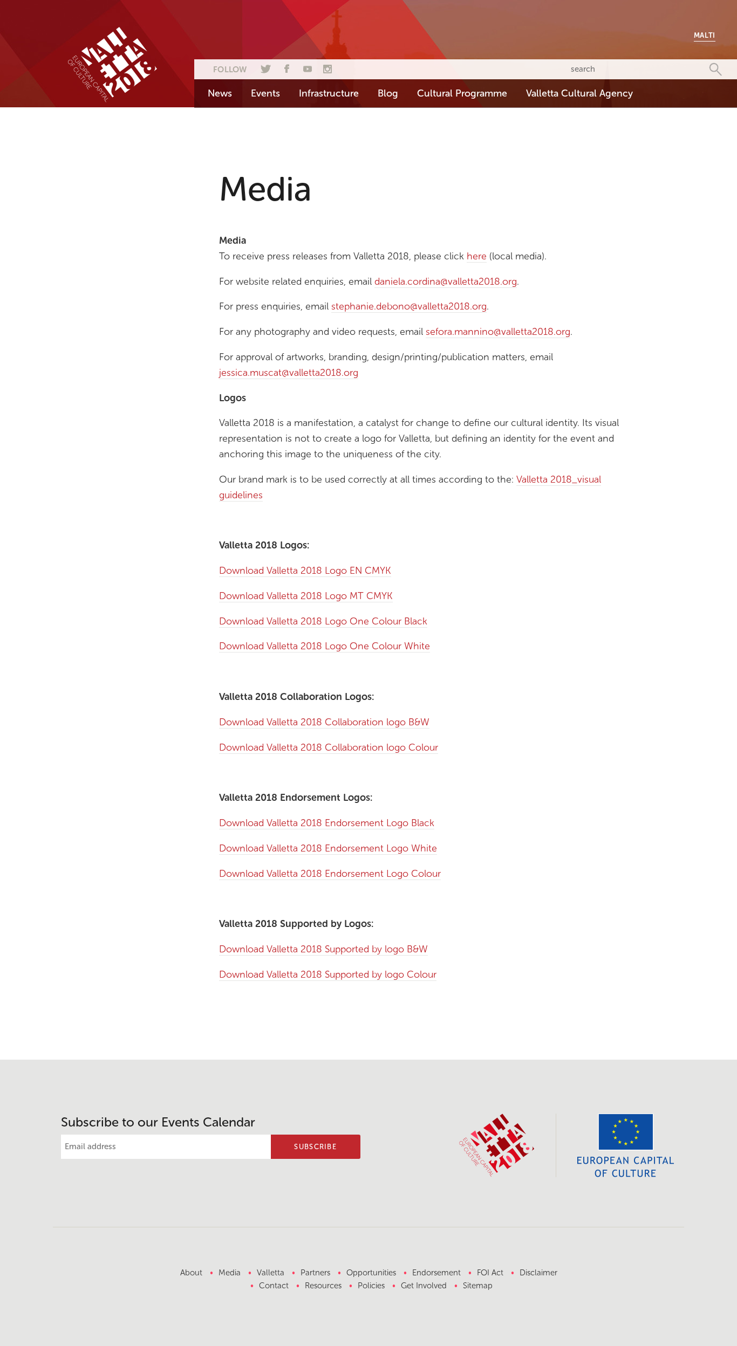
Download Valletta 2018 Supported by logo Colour (327, 974)
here (477, 256)
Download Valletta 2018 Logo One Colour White (324, 646)
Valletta (270, 1273)
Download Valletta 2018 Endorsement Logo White (328, 848)
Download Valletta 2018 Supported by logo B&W (323, 949)
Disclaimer (538, 1273)
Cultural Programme (462, 93)
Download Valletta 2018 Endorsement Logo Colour (330, 874)
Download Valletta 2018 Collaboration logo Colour (328, 747)
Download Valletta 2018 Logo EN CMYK (305, 570)
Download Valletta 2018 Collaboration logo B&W (324, 722)
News (220, 93)
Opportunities (371, 1273)
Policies (371, 1285)
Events (265, 93)
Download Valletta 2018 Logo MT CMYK (306, 596)
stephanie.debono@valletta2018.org (409, 306)
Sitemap (478, 1285)
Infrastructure (329, 93)
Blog (388, 93)
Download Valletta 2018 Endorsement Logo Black (326, 823)
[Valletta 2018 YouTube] (306, 67)
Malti (704, 35)
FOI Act (490, 1273)
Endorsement (436, 1273)
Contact (274, 1285)
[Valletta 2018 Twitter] (264, 67)
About (191, 1273)
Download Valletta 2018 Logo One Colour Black (323, 621)
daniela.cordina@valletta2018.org (445, 281)
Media (230, 1273)
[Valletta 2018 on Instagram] (327, 67)
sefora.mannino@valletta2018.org (498, 332)
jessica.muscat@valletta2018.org (288, 373)
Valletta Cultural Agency (579, 93)
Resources (323, 1285)
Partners (315, 1273)
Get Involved (424, 1285)
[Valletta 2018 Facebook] (285, 67)
